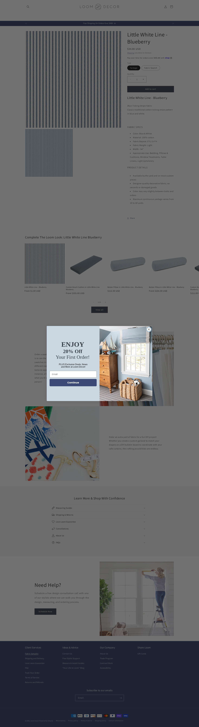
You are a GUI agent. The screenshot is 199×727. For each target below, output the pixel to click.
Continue (73, 382)
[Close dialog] (148, 329)
